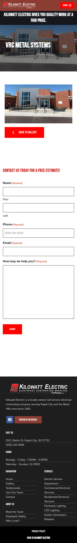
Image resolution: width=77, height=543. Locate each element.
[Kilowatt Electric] (20, 5)
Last (5, 215)
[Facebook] (9, 419)
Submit (12, 329)
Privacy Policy (38, 531)
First (5, 199)
